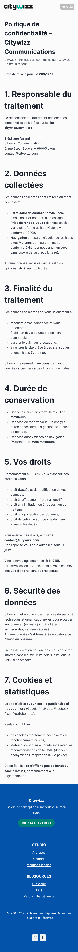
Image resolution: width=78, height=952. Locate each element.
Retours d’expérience (39, 896)
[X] (35, 937)
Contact (39, 859)
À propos (39, 852)
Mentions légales (39, 865)
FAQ (39, 890)
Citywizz (10, 59)
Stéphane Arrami (55, 913)
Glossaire (39, 884)
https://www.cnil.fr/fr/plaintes (26, 566)
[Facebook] (43, 937)
